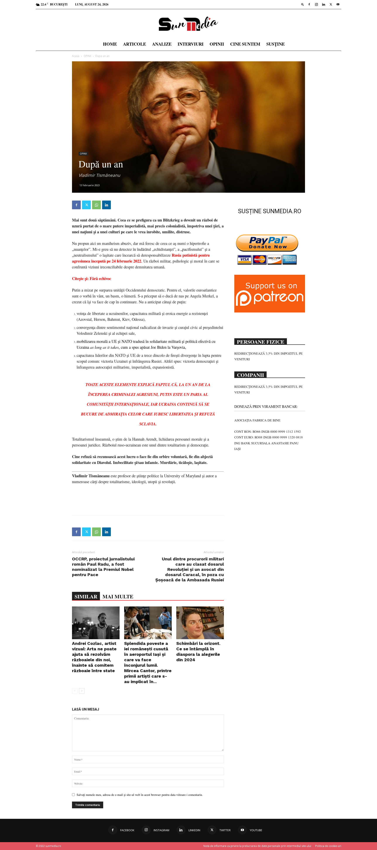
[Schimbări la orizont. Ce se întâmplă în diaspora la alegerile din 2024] (200, 622)
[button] (302, 4)
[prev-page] (74, 691)
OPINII (217, 44)
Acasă (75, 56)
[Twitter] (330, 4)
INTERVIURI (191, 44)
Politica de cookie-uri (328, 846)
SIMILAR (86, 596)
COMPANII (250, 374)
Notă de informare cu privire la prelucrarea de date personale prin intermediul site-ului (257, 846)
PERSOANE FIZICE (260, 341)
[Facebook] (309, 4)
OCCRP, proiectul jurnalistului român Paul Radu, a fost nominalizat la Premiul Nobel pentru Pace (103, 566)
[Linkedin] (323, 4)
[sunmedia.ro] (188, 24)
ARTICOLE (134, 44)
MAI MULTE (118, 596)
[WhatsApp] (96, 205)
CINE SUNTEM (245, 44)
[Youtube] (338, 4)
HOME (110, 44)
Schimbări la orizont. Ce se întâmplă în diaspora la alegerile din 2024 (198, 651)
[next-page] (81, 691)
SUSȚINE (275, 44)
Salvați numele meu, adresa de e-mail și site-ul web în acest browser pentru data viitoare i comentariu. (140, 795)
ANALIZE (161, 44)
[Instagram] (316, 4)
